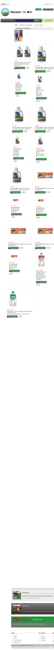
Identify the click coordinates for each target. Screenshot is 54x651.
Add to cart (20, 67)
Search (15, 636)
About (15, 638)
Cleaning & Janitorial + (26, 25)
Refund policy (17, 642)
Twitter (42, 636)
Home (16, 25)
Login (39, 9)
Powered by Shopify (30, 645)
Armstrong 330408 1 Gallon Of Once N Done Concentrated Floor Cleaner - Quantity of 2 (22, 64)
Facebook (43, 638)
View (27, 67)
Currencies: (46, 4)
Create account (48, 9)
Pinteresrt (43, 640)
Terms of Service (17, 640)
